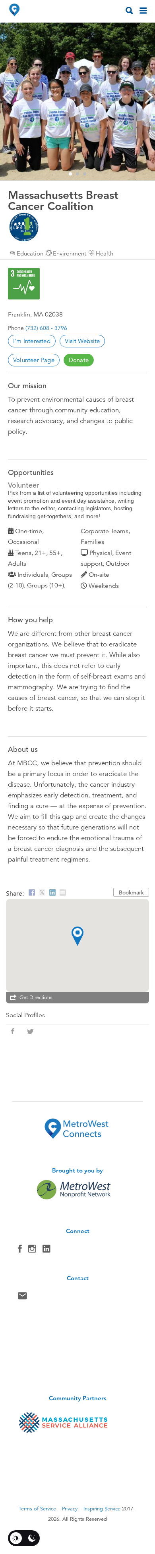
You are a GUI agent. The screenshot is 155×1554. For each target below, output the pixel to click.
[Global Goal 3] (24, 283)
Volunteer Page (33, 360)
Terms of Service (37, 1509)
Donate (79, 360)
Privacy (70, 1509)
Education (30, 253)
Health (104, 253)
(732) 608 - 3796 (46, 328)
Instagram (32, 1250)
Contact (22, 1298)
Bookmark (131, 892)
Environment (69, 253)
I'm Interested (31, 341)
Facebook (20, 1250)
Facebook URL (12, 1031)
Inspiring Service (101, 1509)
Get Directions (35, 997)
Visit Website (82, 341)
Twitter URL (30, 1031)
